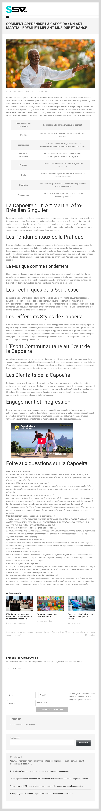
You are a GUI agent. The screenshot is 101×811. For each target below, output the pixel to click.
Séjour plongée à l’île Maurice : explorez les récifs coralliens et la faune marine (41, 793)
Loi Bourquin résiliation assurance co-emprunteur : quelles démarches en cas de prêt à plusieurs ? (49, 779)
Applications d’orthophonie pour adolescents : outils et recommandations (39, 771)
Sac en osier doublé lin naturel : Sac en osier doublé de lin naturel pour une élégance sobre (46, 786)
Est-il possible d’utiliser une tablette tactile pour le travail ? (80, 616)
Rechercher (15, 738)
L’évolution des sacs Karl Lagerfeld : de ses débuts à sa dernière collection (19, 616)
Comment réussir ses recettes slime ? (47, 615)
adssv (21, 92)
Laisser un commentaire (37, 92)
